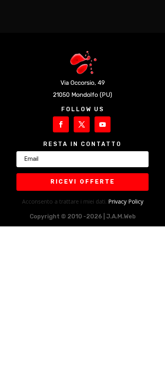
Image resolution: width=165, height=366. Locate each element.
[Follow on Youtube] (103, 124)
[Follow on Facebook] (61, 124)
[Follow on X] (82, 124)
